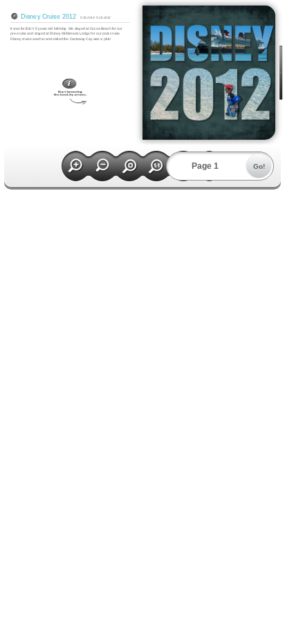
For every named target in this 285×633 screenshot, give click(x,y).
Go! (259, 166)
